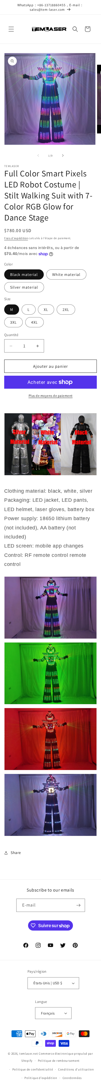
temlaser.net (28, 1054)
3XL (13, 322)
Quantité (11, 334)
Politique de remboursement (59, 1061)
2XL (66, 309)
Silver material (24, 287)
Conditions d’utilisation (76, 1069)
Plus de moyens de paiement (51, 395)
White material (66, 274)
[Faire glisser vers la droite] (63, 155)
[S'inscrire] (78, 905)
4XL (34, 322)
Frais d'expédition (16, 238)
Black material (24, 274)
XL (46, 309)
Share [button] (16, 852)
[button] (11, 29)
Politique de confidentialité (32, 1069)
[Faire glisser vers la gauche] (38, 155)
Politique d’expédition (40, 1078)
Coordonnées (72, 1078)
